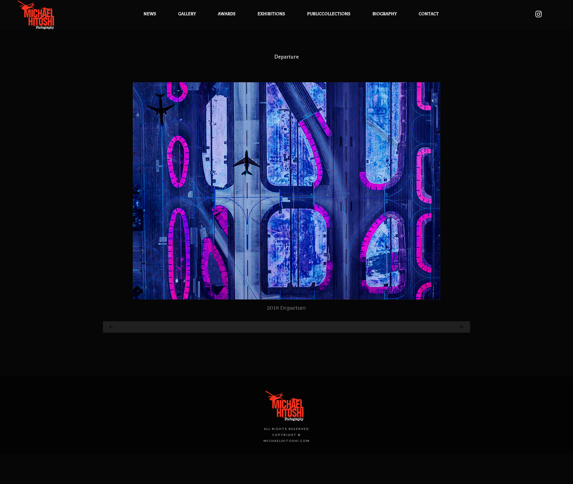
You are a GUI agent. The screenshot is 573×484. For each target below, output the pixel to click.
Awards (226, 13)
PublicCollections (328, 13)
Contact (429, 13)
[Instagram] (538, 14)
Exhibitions (271, 13)
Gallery (187, 13)
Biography (384, 13)
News (150, 13)
